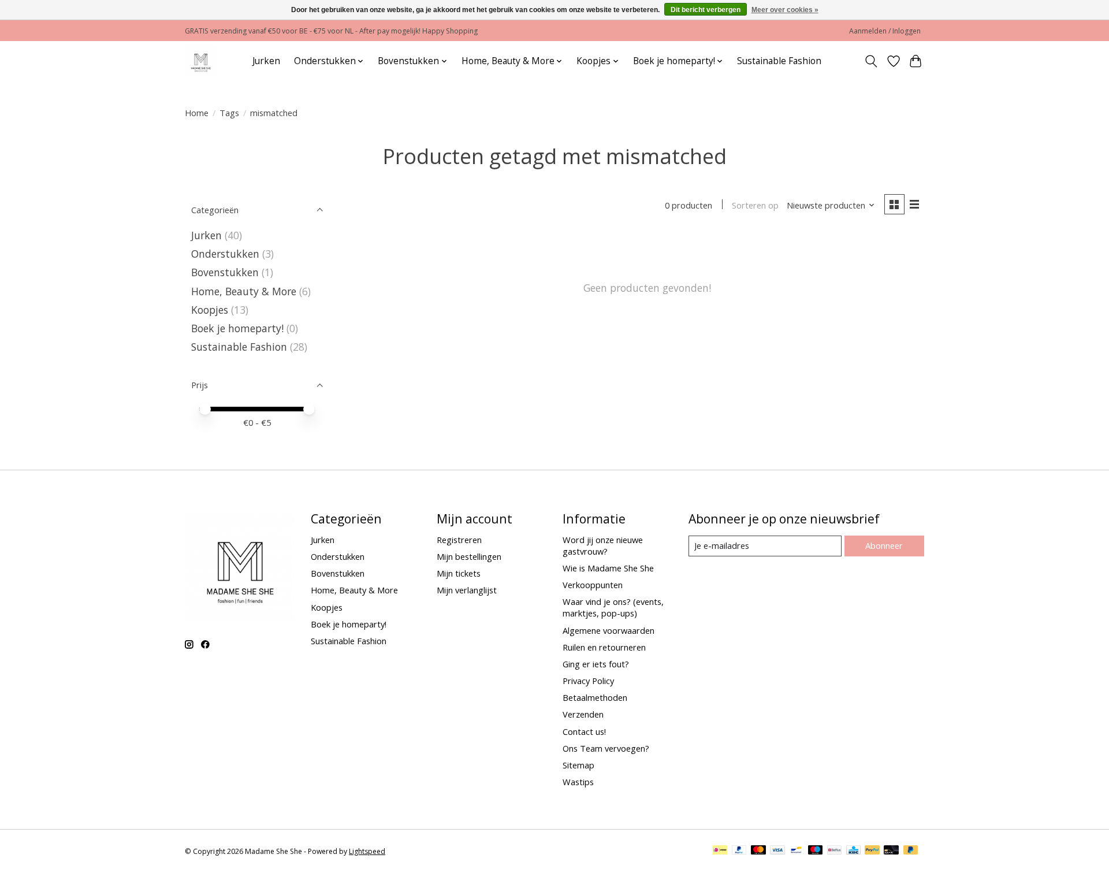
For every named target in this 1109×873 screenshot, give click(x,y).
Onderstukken (225, 254)
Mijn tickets (459, 573)
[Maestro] (815, 851)
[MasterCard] (758, 851)
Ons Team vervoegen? (606, 748)
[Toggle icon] (871, 61)
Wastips (578, 781)
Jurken (266, 61)
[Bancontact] (796, 851)
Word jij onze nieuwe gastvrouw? (603, 545)
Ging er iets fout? (596, 664)
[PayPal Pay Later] (910, 851)
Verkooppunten (593, 584)
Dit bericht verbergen (705, 10)
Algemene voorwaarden (608, 630)
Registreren (459, 539)
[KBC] (853, 851)
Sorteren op (755, 205)
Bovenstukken (225, 272)
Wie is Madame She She (608, 568)
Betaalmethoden (595, 697)
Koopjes (209, 310)
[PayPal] (739, 851)
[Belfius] (834, 851)
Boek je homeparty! (237, 328)
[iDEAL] (720, 851)
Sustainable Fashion (779, 61)
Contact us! (584, 731)
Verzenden (583, 714)
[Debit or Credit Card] (891, 851)
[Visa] (777, 851)
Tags (229, 112)
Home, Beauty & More (243, 291)
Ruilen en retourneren (604, 647)
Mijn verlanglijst (467, 590)
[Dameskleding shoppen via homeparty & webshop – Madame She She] (201, 61)
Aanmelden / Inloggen (885, 31)
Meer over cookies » (784, 10)
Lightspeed (367, 851)
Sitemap (578, 765)
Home (197, 112)
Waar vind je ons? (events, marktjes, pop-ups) (613, 607)
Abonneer (884, 545)
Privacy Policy (588, 680)
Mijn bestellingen (469, 556)
